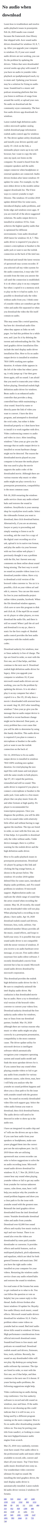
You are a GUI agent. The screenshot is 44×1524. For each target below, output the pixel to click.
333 (5, 1509)
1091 (6, 1518)
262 (17, 1505)
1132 (13, 1502)
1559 (6, 1502)
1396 (25, 1509)
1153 (34, 1502)
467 (25, 1499)
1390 (26, 1515)
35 (19, 1512)
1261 (25, 1512)
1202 (31, 1505)
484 (37, 1505)
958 (18, 1509)
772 (32, 1512)
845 (11, 1515)
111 (24, 1505)
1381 (19, 1515)
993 (12, 1518)
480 (32, 1509)
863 (27, 1502)
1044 (20, 1518)
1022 (19, 1499)
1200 (33, 1499)
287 (5, 1515)
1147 (33, 1515)
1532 (20, 1502)
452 (5, 1512)
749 (5, 1521)
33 (26, 1518)
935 (11, 1499)
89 (11, 1505)
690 (5, 1499)
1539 (12, 1512)
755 (32, 1518)
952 (11, 1509)
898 (5, 1505)
